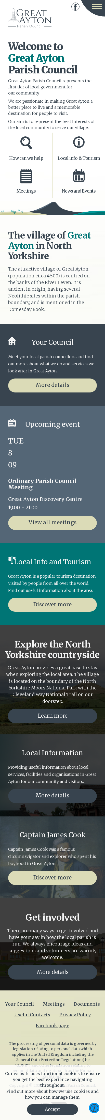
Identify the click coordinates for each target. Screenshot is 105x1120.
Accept (52, 1109)
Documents (87, 1004)
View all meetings (52, 522)
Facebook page (75, 7)
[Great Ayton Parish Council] (30, 17)
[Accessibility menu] (94, 1108)
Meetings (54, 1004)
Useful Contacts (32, 1015)
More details (52, 385)
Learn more (53, 716)
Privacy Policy (75, 1015)
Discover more (52, 604)
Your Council (19, 1004)
